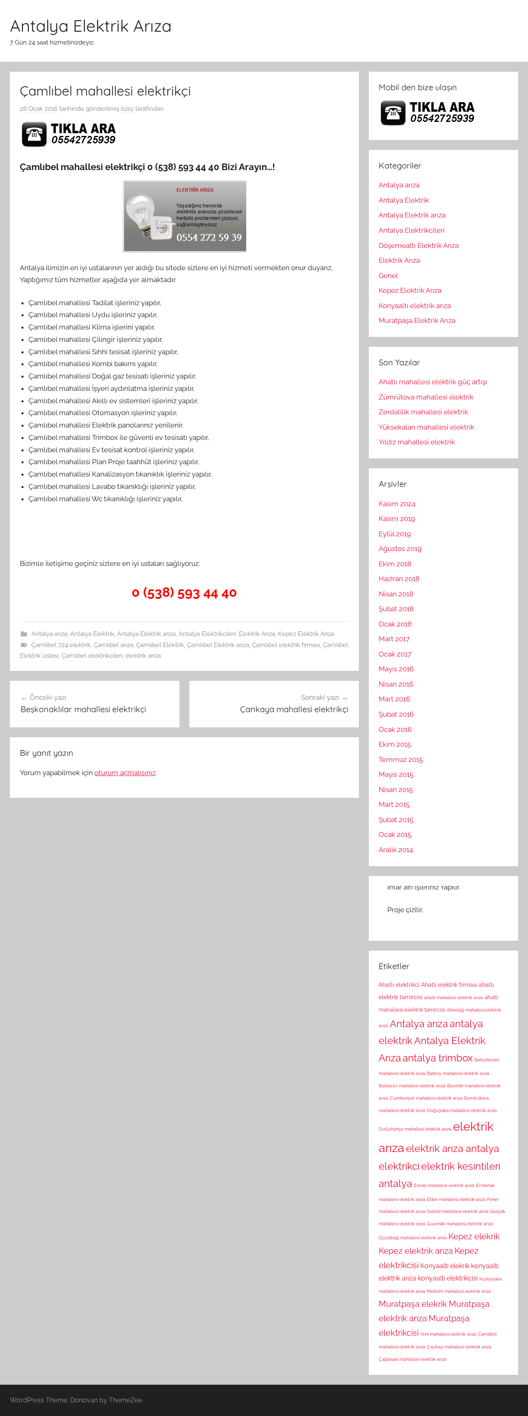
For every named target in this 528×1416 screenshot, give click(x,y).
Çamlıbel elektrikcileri (92, 655)
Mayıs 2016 (396, 669)
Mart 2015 (394, 804)
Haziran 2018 (399, 579)
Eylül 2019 (395, 534)
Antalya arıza (49, 634)
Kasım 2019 (397, 518)
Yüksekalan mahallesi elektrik (426, 427)
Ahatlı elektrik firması (449, 984)
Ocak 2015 (395, 834)
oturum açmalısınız (125, 773)
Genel (388, 275)
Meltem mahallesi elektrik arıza (459, 1291)
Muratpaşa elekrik (413, 1304)
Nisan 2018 (396, 594)
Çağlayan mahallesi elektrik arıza (412, 1359)
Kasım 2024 (397, 504)
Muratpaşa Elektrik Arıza (417, 320)
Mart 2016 (394, 699)
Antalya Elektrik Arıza (91, 25)
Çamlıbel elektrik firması (286, 645)
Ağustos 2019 (400, 548)
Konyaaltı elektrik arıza (415, 305)
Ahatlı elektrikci (399, 984)
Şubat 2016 (396, 714)
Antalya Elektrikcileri (207, 634)
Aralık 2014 (396, 850)
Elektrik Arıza (257, 634)
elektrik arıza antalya (452, 1148)
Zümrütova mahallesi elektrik (426, 397)
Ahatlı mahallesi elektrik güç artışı (433, 382)
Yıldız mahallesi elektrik (417, 442)
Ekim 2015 (395, 744)
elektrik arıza (143, 655)
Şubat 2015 (396, 819)
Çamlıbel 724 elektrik (61, 645)
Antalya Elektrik (92, 634)
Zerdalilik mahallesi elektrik (423, 412)
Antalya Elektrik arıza (146, 634)
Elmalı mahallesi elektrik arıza (444, 1185)
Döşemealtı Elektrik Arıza (419, 245)
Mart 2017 (394, 639)
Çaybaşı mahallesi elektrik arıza (459, 1346)
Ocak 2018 (395, 624)
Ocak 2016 (395, 729)
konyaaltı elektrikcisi (448, 1278)
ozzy (127, 108)
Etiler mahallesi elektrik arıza (456, 1199)
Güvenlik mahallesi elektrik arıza (460, 1223)
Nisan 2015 (396, 789)
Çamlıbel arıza (113, 645)
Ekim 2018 (395, 564)
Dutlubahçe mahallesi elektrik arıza (415, 1128)
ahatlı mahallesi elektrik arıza (453, 997)
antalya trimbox (438, 1058)
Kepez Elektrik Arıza (306, 634)
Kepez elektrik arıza (416, 1251)
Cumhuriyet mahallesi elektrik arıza (426, 1098)
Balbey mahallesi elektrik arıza (458, 1073)
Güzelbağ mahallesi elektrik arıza (413, 1237)
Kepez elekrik (474, 1236)
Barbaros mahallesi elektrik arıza (412, 1085)
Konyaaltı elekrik (444, 1266)
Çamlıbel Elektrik (160, 645)
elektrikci (399, 1166)
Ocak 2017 (395, 654)
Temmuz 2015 (401, 759)
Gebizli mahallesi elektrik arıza (457, 1211)
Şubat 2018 (396, 609)
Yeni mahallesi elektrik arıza (448, 1334)
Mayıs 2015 (396, 774)
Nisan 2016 (396, 684)
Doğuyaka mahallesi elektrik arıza (462, 1110)
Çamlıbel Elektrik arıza (218, 645)
